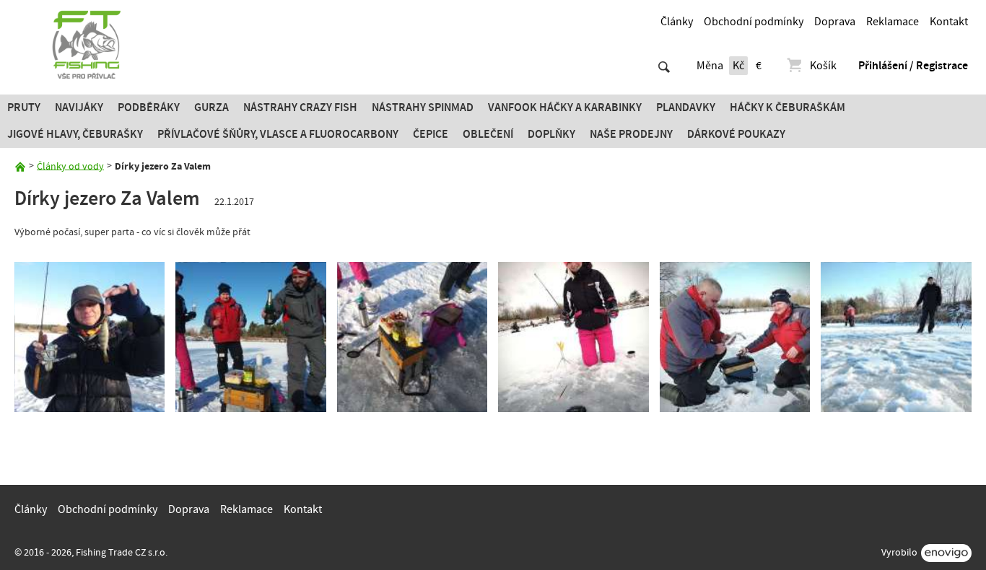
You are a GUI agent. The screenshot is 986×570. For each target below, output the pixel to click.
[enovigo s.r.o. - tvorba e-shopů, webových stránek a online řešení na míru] (946, 553)
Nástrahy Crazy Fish (300, 107)
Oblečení (488, 134)
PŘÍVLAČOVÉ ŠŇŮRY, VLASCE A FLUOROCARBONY (277, 134)
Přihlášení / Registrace (913, 65)
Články (676, 21)
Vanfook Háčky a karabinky (565, 107)
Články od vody (70, 166)
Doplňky (551, 134)
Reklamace (892, 21)
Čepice (430, 134)
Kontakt (949, 21)
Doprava (834, 21)
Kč (738, 65)
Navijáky (79, 107)
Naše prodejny (631, 134)
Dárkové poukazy (736, 134)
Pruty (23, 107)
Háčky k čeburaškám (787, 107)
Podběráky (149, 107)
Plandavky (685, 107)
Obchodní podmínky (753, 21)
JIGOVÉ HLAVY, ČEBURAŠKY (75, 134)
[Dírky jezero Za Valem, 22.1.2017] (89, 337)
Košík (823, 65)
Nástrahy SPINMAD (423, 107)
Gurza (211, 107)
